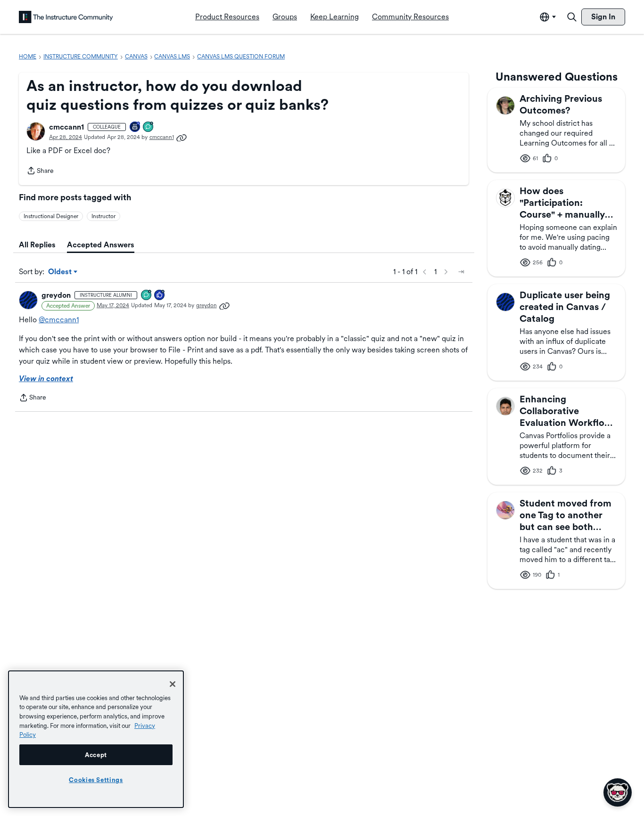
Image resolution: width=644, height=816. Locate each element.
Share (40, 171)
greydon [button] (56, 295)
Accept (96, 755)
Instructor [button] (103, 216)
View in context (46, 378)
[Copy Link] (181, 137)
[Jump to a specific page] (461, 271)
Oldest (60, 272)
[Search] (571, 16)
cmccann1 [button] (66, 126)
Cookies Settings (96, 779)
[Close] (172, 684)
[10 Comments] (148, 127)
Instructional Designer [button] (51, 216)
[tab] (37, 245)
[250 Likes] (159, 295)
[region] (96, 739)
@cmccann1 (59, 319)
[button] (35, 131)
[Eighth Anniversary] (135, 127)
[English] (66, 17)
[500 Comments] (146, 295)
